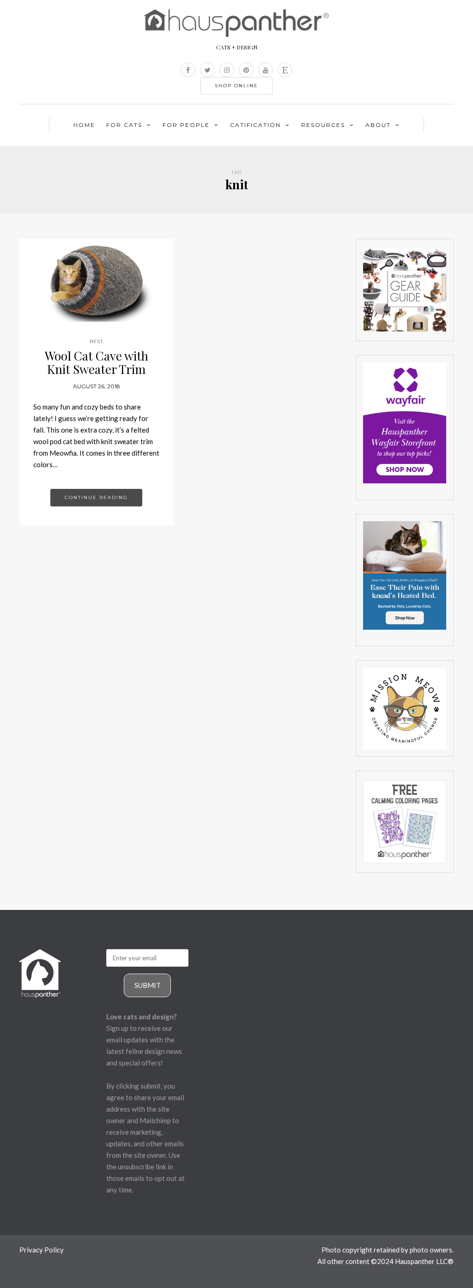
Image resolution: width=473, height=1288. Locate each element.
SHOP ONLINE (236, 86)
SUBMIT (147, 985)
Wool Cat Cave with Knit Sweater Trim (96, 362)
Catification (255, 124)
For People (186, 124)
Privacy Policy (41, 1250)
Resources (323, 124)
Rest (96, 341)
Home (84, 124)
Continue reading (96, 497)
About (378, 124)
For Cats (124, 124)
